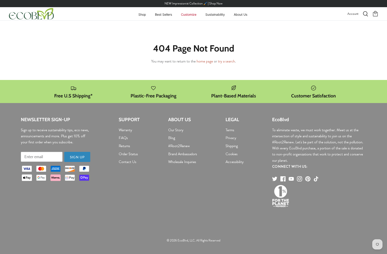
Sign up (77, 157)
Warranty (125, 130)
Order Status (128, 154)
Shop (142, 14)
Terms (230, 130)
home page (205, 61)
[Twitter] (274, 178)
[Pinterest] (307, 178)
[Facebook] (283, 178)
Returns (124, 146)
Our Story (175, 130)
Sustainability (215, 14)
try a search (226, 61)
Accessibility (235, 161)
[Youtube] (291, 178)
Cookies (232, 154)
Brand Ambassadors (182, 154)
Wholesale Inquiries (182, 161)
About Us (240, 14)
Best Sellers (163, 14)
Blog (171, 137)
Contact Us (127, 161)
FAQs (123, 137)
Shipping (232, 146)
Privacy (231, 137)
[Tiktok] (316, 178)
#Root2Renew (179, 146)
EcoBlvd (183, 240)
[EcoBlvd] (31, 14)
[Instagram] (299, 178)
